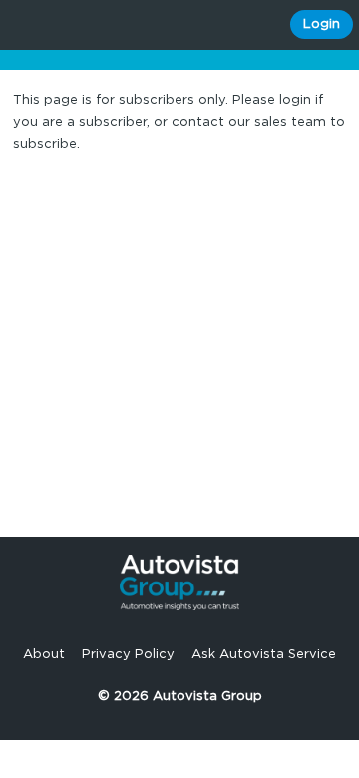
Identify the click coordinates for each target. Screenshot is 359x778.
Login (321, 24)
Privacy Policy (128, 654)
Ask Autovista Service (263, 654)
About (44, 654)
